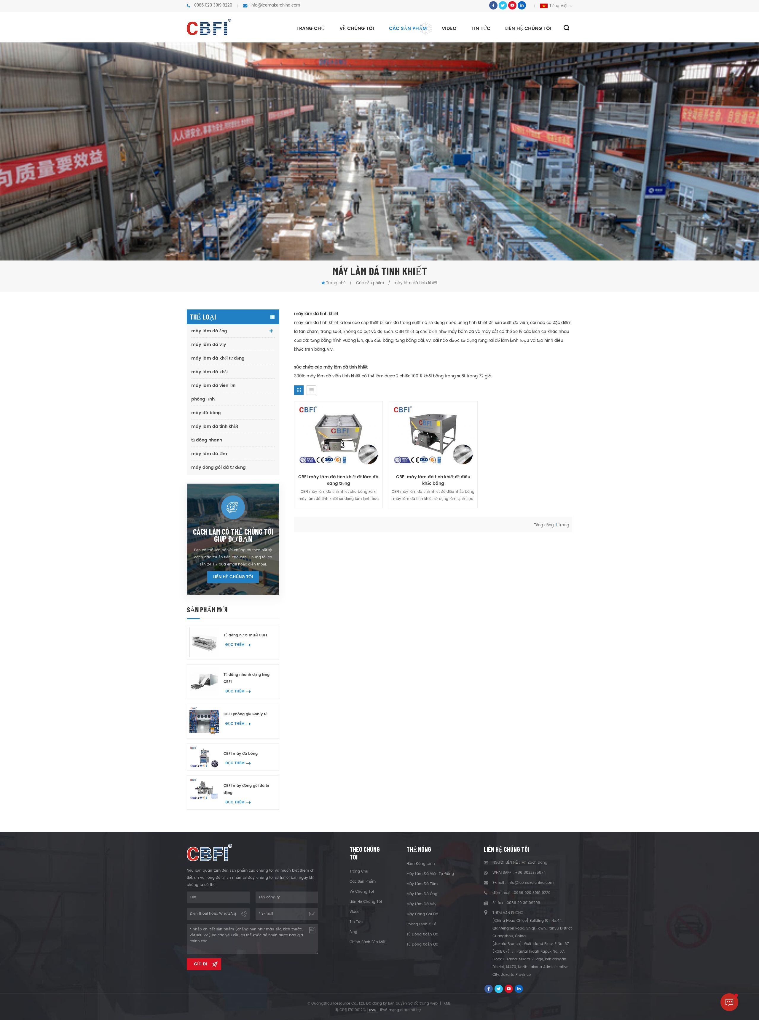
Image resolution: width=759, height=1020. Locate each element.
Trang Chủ (359, 871)
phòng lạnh (203, 399)
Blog (353, 932)
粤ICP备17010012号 (350, 1010)
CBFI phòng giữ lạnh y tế (245, 714)
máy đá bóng (206, 412)
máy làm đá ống (209, 331)
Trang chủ (310, 28)
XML (447, 1003)
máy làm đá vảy (208, 344)
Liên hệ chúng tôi (233, 576)
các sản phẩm (363, 881)
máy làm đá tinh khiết (214, 426)
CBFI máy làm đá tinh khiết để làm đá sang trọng (338, 480)
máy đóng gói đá (422, 914)
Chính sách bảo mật (367, 942)
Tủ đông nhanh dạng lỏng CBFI (247, 678)
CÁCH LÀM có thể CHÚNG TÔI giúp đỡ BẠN (233, 535)
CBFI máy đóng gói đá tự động (246, 789)
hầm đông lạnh (420, 864)
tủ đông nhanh (206, 440)
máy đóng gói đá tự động (218, 467)
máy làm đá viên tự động (430, 874)
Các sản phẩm (408, 28)
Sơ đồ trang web (423, 1003)
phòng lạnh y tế (421, 924)
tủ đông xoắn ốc (422, 934)
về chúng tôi (356, 28)
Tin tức (480, 28)
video (449, 28)
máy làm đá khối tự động (218, 358)
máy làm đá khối (209, 371)
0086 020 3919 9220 (213, 5)
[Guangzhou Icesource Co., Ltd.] (209, 27)
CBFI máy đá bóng (241, 754)
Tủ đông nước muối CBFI (245, 635)
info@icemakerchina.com (275, 5)
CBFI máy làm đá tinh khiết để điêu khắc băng (433, 480)
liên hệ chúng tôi (528, 28)
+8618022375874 (530, 873)
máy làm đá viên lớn (213, 385)
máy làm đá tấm (209, 453)
